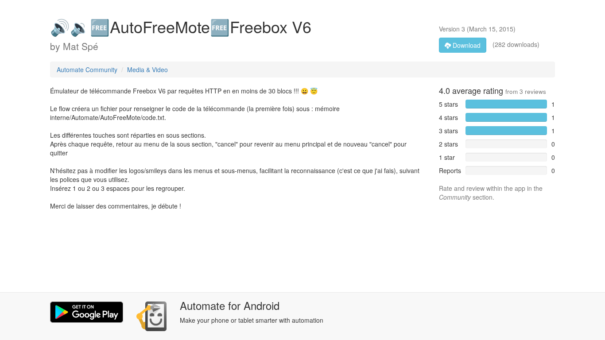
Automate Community (87, 69)
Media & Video (147, 69)
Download (466, 45)
